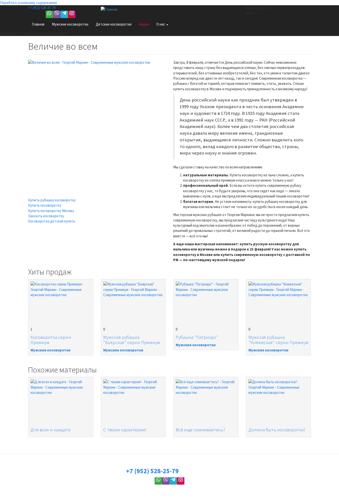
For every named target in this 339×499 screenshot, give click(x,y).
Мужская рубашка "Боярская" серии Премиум (131, 339)
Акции (144, 24)
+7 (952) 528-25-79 (41, 7)
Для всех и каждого (50, 430)
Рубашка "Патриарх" (197, 337)
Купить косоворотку (44, 205)
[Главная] (111, 9)
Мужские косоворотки (70, 24)
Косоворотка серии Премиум (51, 339)
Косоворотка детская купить (51, 221)
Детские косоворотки (114, 24)
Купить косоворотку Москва (51, 210)
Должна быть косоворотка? (276, 430)
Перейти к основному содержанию (28, 2)
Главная (38, 24)
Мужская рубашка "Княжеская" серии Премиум (278, 339)
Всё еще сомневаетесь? (200, 430)
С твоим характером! (125, 430)
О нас (161, 24)
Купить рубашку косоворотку (52, 200)
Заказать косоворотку (46, 216)
